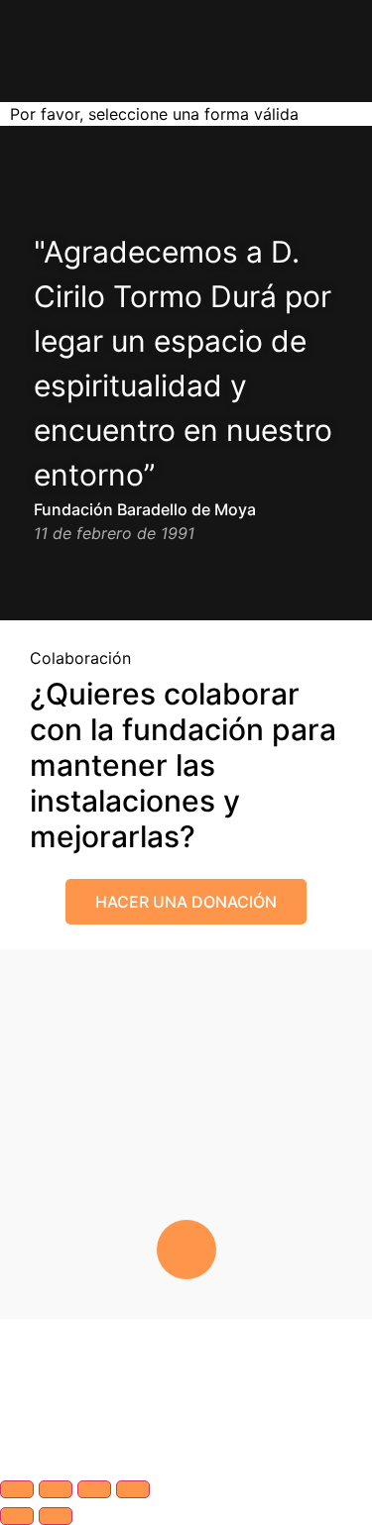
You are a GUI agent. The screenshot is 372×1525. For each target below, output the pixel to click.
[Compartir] (94, 1489)
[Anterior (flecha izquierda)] (17, 1516)
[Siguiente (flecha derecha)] (55, 1516)
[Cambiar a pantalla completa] (55, 1489)
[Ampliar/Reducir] (17, 1489)
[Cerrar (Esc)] (133, 1489)
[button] (19, 51)
